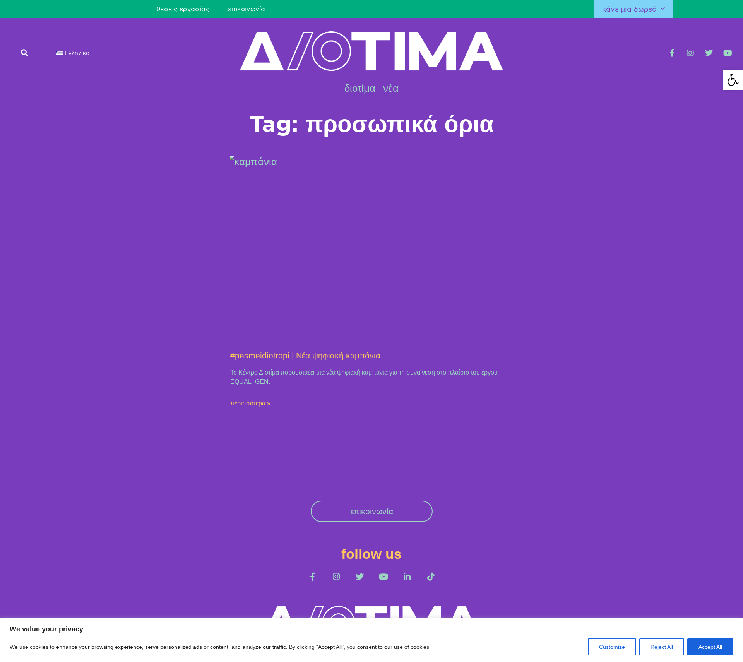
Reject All (662, 647)
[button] (24, 52)
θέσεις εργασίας (182, 8)
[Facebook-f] (672, 53)
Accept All (710, 647)
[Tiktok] (430, 577)
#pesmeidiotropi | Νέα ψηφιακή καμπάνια (305, 355)
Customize (612, 647)
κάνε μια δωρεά (629, 9)
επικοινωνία (246, 8)
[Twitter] (709, 53)
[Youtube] (727, 53)
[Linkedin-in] (407, 577)
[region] (371, 640)
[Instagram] (690, 53)
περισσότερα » (250, 403)
